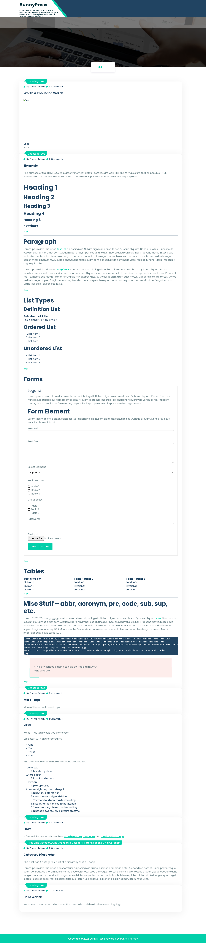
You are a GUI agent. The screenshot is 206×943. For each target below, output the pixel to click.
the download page (112, 836)
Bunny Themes (129, 938)
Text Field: (34, 428)
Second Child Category (106, 843)
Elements (31, 165)
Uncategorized (36, 81)
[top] (26, 231)
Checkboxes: (35, 499)
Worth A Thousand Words (43, 93)
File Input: (33, 534)
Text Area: (34, 441)
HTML (28, 725)
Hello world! (33, 897)
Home (99, 67)
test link (61, 249)
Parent (88, 843)
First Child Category (39, 843)
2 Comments (56, 890)
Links (27, 829)
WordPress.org (73, 836)
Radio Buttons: (36, 480)
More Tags (32, 700)
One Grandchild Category (67, 843)
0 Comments (56, 86)
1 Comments (56, 718)
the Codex (89, 836)
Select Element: (37, 467)
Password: (34, 519)
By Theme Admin (35, 86)
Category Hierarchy (39, 854)
